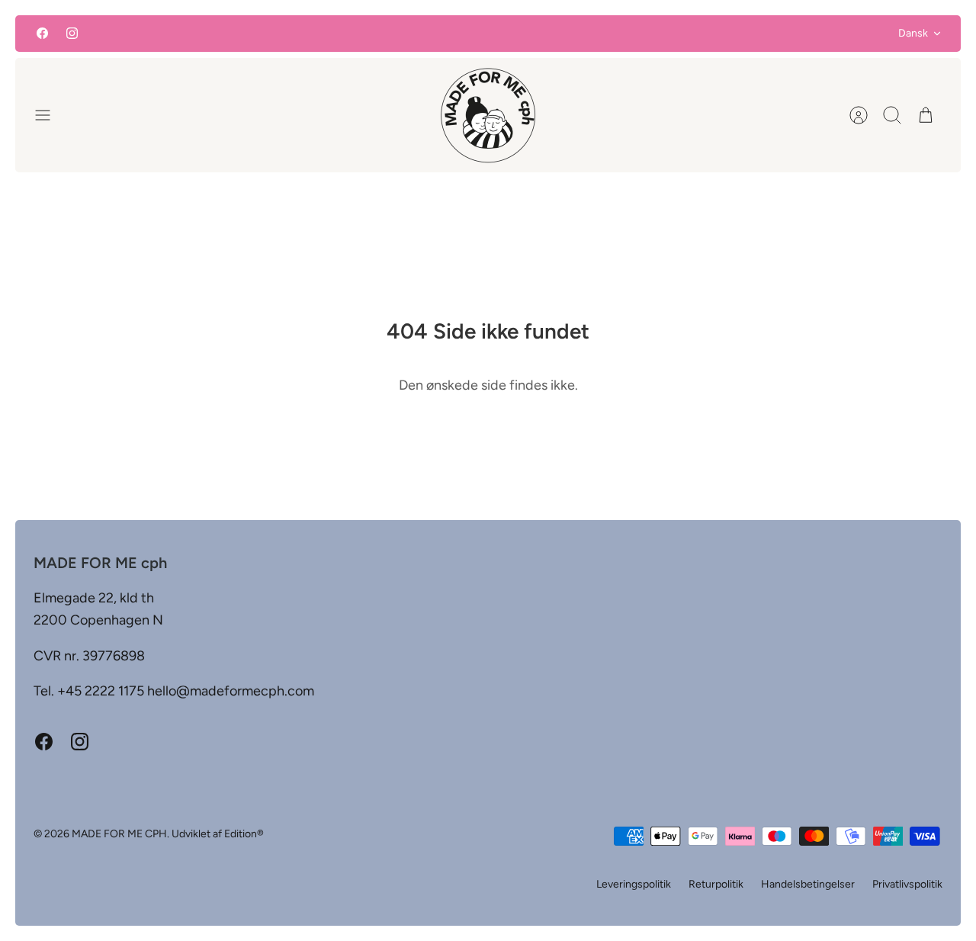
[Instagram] (72, 33)
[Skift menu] (50, 115)
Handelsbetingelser (808, 884)
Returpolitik (716, 884)
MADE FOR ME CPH (119, 833)
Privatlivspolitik (907, 884)
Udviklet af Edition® (218, 833)
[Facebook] (42, 33)
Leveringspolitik (633, 884)
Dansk (913, 33)
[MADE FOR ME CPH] (488, 115)
